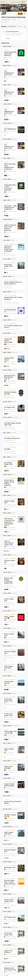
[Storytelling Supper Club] (14, 465)
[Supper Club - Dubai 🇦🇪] (14, 769)
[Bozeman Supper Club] (14, 853)
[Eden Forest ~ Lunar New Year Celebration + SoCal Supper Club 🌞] (14, 524)
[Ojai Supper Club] (14, 869)
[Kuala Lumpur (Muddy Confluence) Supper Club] (14, 582)
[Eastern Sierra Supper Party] (14, 902)
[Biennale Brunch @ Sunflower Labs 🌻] (14, 379)
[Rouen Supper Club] (14, 752)
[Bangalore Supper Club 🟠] (14, 817)
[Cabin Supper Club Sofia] (14, 668)
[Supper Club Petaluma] (14, 953)
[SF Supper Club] (14, 409)
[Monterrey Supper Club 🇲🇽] (14, 393)
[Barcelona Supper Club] (14, 654)
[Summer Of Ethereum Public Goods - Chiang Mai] (14, 249)
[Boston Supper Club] (14, 637)
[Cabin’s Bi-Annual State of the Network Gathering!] (14, 229)
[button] (14, 55)
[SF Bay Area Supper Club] (14, 716)
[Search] (24, 26)
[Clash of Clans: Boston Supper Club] (14, 545)
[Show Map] (24, 14)
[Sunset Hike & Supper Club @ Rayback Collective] (14, 484)
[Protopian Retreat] (14, 312)
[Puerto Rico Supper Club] (14, 936)
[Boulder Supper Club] (14, 504)
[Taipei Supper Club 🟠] (14, 684)
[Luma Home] (3, 2)
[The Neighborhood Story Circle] (14, 75)
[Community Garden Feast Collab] (14, 342)
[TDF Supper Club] (14, 919)
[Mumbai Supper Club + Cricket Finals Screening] (14, 884)
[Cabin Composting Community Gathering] (14, 55)
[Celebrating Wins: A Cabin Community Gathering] (14, 189)
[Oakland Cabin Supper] (14, 361)
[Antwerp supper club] (14, 563)
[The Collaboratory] (14, 131)
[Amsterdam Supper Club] (14, 267)
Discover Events (15, 2)
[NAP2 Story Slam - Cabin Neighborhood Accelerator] (14, 168)
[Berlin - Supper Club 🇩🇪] (14, 619)
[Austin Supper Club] (14, 602)
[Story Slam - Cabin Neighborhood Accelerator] (14, 209)
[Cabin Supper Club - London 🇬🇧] (14, 734)
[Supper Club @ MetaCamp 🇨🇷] (14, 787)
